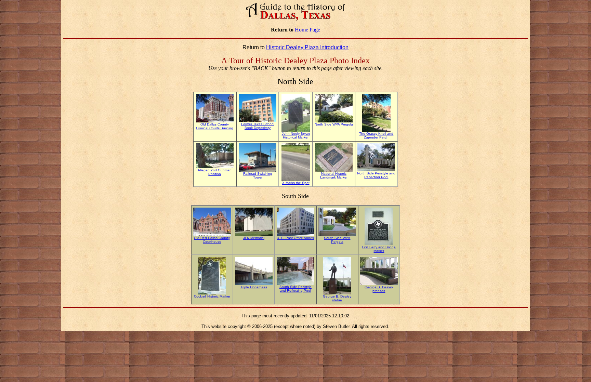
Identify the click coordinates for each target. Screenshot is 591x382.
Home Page (307, 29)
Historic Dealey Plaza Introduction (307, 47)
